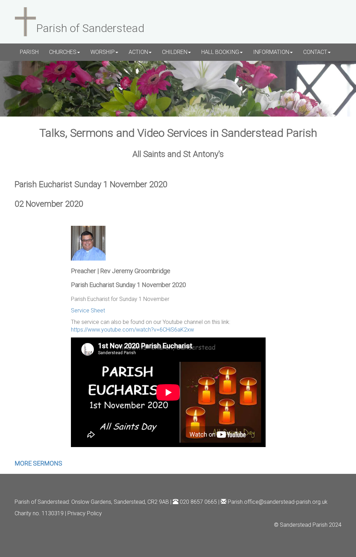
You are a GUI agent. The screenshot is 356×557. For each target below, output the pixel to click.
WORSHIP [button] (102, 52)
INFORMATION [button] (271, 52)
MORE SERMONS (38, 463)
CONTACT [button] (315, 52)
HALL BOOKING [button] (220, 52)
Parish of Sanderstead (42, 502)
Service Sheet (88, 310)
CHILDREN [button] (174, 52)
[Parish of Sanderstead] (25, 20)
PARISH (29, 52)
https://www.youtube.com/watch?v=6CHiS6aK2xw (132, 329)
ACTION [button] (138, 52)
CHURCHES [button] (62, 52)
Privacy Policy (84, 513)
